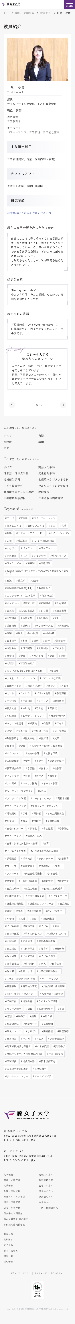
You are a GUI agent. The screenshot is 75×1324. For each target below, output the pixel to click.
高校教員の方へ (47, 1179)
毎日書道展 (60, 610)
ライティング (47, 548)
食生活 (10, 746)
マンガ (26, 1038)
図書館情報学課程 (15, 498)
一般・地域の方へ (48, 1207)
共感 (63, 525)
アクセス (8, 1244)
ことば (10, 518)
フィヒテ (25, 693)
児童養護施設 (56, 1038)
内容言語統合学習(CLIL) (19, 588)
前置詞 (31, 563)
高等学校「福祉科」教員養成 (46, 746)
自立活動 (11, 948)
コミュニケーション (44, 518)
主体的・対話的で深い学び (20, 978)
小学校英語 (42, 1046)
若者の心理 (33, 753)
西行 (47, 640)
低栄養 (10, 881)
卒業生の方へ (46, 1191)
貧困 (52, 525)
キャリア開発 (29, 783)
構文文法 (63, 881)
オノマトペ (12, 603)
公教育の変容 (56, 761)
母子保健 (63, 828)
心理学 (10, 663)
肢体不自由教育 (46, 941)
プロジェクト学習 (16, 798)
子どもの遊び (47, 956)
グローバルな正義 (51, 678)
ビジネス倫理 (42, 693)
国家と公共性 (34, 685)
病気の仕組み (34, 836)
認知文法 (48, 881)
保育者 (10, 971)
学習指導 (11, 700)
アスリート (12, 873)
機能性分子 (30, 1023)
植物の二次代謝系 (52, 888)
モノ (24, 555)
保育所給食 (53, 821)
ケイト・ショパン (59, 533)
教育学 (44, 948)
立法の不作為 (40, 731)
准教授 (8, 441)
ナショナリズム (44, 625)
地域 (9, 911)
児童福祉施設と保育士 (18, 1046)
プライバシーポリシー (21, 1273)
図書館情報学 (45, 1008)
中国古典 (49, 633)
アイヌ (60, 723)
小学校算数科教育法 (49, 971)
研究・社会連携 (12, 1207)
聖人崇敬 (29, 738)
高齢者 (37, 813)
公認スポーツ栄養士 (51, 866)
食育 (46, 843)
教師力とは (26, 971)
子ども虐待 (12, 926)
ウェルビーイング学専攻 (53, 485)
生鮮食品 (47, 1016)
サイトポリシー (57, 1273)
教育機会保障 (13, 768)
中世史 (26, 708)
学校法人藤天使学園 (14, 1224)
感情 (63, 655)
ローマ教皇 (60, 731)
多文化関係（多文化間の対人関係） (25, 670)
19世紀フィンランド (33, 715)
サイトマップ (40, 1273)
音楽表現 (11, 986)
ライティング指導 (48, 1001)
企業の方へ (45, 1202)
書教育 (10, 610)
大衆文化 (63, 625)
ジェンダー (39, 555)
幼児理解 (29, 963)
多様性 (54, 670)
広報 (24, 813)
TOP (6, 13)
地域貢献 (11, 813)
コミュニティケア (16, 806)
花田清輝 (11, 625)
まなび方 (11, 548)
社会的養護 (48, 918)
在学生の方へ (46, 1185)
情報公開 (8, 1255)
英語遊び (59, 1046)
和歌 (24, 640)
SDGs (42, 791)
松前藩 (46, 723)
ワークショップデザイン (19, 791)
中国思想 (33, 633)
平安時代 (11, 618)
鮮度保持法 (12, 1023)
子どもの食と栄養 (16, 851)
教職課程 (43, 492)
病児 (43, 963)
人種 (9, 540)
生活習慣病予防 (35, 896)
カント (10, 693)
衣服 (27, 776)
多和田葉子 (44, 588)
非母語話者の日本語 (17, 1069)
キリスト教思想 (14, 723)
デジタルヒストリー (17, 1076)
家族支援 (29, 926)
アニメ (39, 1038)
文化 (56, 618)
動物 (9, 533)
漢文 (20, 633)
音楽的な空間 (29, 986)
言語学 (23, 518)
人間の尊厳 (12, 761)
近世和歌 (43, 648)
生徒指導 (27, 700)
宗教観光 (11, 555)
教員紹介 (45, 13)
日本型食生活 (13, 896)
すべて (8, 435)
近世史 (39, 708)
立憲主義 (22, 731)
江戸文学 (59, 648)
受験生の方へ (46, 1174)
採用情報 (8, 1261)
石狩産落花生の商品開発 (44, 851)
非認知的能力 (27, 663)
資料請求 (8, 1239)
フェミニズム (13, 563)
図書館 (53, 708)
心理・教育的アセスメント (20, 993)
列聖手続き (12, 738)
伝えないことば (35, 525)
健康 (56, 926)
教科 (22, 918)
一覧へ (37, 405)
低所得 (44, 738)
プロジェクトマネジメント (46, 806)
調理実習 (11, 858)
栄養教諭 (27, 858)
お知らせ (8, 1233)
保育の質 (56, 963)
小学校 (10, 918)
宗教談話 (45, 563)
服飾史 (53, 776)
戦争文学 (60, 640)
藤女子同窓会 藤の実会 (16, 1218)
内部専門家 (28, 948)
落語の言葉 (47, 595)
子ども (44, 926)
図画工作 (11, 1001)
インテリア (12, 776)
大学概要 (8, 1174)
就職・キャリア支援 (14, 1196)
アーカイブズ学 (42, 1076)
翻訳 (9, 580)
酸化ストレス (13, 1031)
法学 (9, 731)
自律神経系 (12, 933)
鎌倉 (36, 640)
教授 (41, 435)
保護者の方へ (46, 1196)
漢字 (9, 633)
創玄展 (44, 610)
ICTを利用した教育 (43, 540)
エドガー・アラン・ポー (30, 533)
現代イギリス (58, 555)
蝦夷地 (33, 723)
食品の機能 (30, 888)
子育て (39, 761)
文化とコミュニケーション (20, 678)
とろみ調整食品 (55, 813)
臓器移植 (48, 1031)
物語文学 (27, 618)
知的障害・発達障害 (54, 986)
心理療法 (11, 941)
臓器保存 (63, 1031)
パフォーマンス (49, 978)
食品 (24, 821)
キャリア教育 (50, 783)
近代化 (26, 625)
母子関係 (27, 648)
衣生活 (39, 776)
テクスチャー (45, 858)
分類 (9, 1016)
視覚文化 (11, 708)
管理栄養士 (28, 866)
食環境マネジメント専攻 (19, 492)
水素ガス (32, 1031)
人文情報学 (40, 1069)
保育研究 (11, 956)
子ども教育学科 (13, 485)
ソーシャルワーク (41, 798)
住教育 (58, 768)
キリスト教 (37, 655)
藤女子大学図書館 (13, 1213)
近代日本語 (28, 1061)
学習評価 (11, 1061)
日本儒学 (11, 640)
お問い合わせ (11, 1250)
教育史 (51, 685)
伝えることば (13, 525)
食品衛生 (64, 903)
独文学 (35, 580)
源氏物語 (43, 618)
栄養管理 (52, 873)
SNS (29, 1008)
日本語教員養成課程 (50, 498)
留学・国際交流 (12, 1202)
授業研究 (59, 948)
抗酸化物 (48, 1023)
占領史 (65, 685)
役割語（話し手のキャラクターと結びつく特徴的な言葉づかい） (36, 572)
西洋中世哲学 (57, 715)
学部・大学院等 (25, 13)
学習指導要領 (55, 1053)
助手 (6, 448)
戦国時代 (45, 603)
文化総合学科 (46, 473)
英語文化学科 (46, 467)
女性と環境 (51, 753)
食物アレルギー (14, 828)
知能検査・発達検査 (52, 993)
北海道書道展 (27, 610)
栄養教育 (63, 858)
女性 (27, 761)
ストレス (11, 866)
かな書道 (61, 603)
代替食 (33, 828)
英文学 (21, 580)
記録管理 (11, 715)
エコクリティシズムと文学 (20, 595)
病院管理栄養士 (33, 873)
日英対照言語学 (28, 881)
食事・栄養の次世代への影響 (22, 843)
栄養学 (21, 1016)
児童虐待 (27, 941)
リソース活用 (13, 1008)
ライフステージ (58, 896)
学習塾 (31, 768)
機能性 (37, 821)
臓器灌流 (11, 1038)
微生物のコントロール (41, 903)
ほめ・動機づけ (55, 911)
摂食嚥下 (11, 821)
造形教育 (27, 1001)
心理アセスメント (57, 933)
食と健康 (48, 828)
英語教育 (22, 540)
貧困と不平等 (13, 685)
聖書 (22, 655)
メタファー (28, 548)
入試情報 (8, 1185)
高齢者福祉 (63, 798)
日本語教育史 (47, 1061)
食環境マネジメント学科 (53, 479)
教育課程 (61, 693)
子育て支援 (28, 956)
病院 (33, 1016)
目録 (61, 1008)
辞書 (51, 655)
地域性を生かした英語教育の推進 (24, 1053)
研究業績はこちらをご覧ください (28, 213)
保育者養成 (12, 963)
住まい (44, 768)
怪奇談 (10, 655)
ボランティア (13, 753)
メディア (43, 700)
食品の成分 (12, 888)
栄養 (22, 746)
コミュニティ (13, 836)
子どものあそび (33, 933)
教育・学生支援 (12, 1191)
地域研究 (59, 700)
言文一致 (29, 603)
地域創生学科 (12, 479)
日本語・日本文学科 (16, 473)
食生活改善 (34, 911)
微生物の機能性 (14, 903)
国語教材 (11, 648)
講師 (41, 441)
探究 (33, 918)
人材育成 (11, 783)
